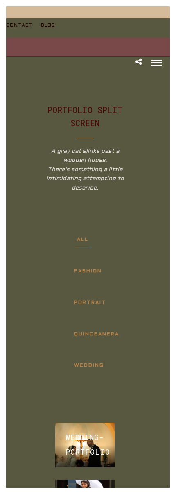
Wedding (89, 365)
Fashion (88, 271)
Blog (48, 25)
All (82, 239)
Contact (19, 25)
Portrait (90, 302)
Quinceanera (96, 334)
